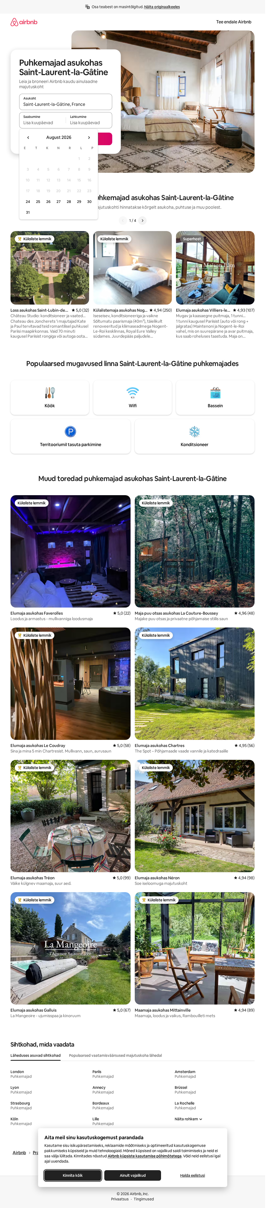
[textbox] (42, 122)
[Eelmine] (123, 220)
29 (79, 201)
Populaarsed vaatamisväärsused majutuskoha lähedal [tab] (115, 1055)
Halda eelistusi (192, 1175)
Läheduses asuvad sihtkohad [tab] (36, 1055)
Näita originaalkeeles (162, 6)
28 (69, 201)
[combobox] (65, 104)
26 (48, 201)
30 (89, 201)
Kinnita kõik (73, 1175)
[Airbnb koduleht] (24, 22)
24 (28, 201)
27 (58, 201)
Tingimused (144, 1199)
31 (28, 212)
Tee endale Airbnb (233, 22)
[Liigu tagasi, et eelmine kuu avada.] (28, 137)
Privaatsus (120, 1199)
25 (38, 201)
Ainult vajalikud (133, 1175)
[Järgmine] (142, 220)
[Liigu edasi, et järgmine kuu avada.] (88, 137)
